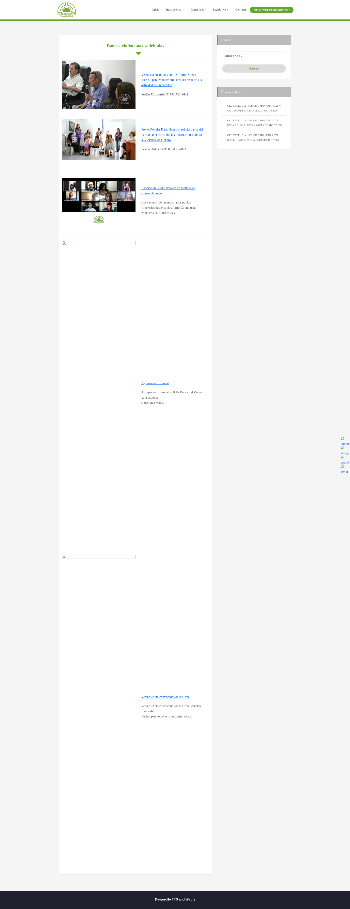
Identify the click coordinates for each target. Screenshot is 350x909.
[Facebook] (345, 441)
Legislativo (219, 9)
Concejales (197, 9)
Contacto (240, 9)
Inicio (155, 9)
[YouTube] (345, 459)
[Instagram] (345, 450)
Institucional (173, 9)
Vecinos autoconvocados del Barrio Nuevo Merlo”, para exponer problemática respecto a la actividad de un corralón (172, 80)
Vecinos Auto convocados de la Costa (165, 697)
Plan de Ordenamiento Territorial (271, 9)
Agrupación (149, 383)
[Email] (345, 469)
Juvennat (163, 383)
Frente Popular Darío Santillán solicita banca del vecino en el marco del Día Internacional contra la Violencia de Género (172, 134)
